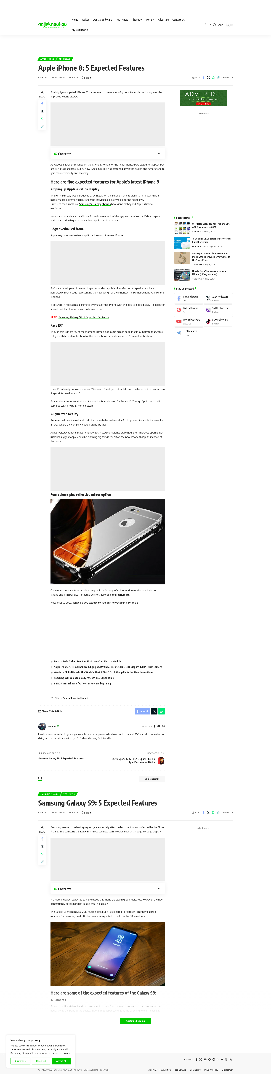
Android (195, 231)
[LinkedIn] (218, 1059)
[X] (218, 298)
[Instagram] (163, 726)
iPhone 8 (83, 698)
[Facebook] (155, 726)
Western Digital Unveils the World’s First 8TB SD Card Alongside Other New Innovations (103, 672)
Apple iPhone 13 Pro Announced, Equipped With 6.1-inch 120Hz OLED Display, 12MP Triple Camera (108, 666)
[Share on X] (208, 77)
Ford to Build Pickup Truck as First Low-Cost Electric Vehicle (87, 661)
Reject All (41, 1061)
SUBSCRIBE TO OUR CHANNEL (151, 1071)
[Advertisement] (135, 44)
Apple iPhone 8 (70, 698)
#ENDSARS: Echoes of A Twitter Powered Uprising (82, 683)
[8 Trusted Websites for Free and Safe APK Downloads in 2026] (182, 228)
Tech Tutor (197, 279)
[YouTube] (159, 726)
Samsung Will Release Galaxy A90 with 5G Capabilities (84, 677)
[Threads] (226, 1059)
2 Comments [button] (153, 779)
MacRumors (122, 594)
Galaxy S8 (83, 831)
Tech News (64, 59)
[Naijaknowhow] (52, 25)
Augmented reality (62, 420)
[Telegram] (188, 332)
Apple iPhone (47, 59)
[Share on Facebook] (203, 77)
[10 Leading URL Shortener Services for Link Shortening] (182, 243)
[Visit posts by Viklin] (42, 726)
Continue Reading (135, 1020)
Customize (20, 1061)
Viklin (44, 77)
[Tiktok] (218, 321)
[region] (40, 1051)
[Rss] (231, 1059)
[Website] (150, 726)
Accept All (61, 1061)
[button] (205, 25)
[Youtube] (188, 321)
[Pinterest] (188, 309)
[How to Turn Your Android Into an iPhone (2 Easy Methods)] (182, 275)
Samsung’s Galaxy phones (95, 204)
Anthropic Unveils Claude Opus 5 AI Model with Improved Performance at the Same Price (211, 256)
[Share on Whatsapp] (213, 77)
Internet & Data (199, 246)
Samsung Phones (49, 794)
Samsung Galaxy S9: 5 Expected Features (83, 317)
